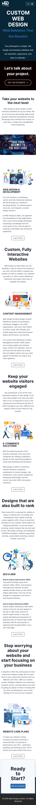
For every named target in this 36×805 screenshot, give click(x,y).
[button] (18, 145)
